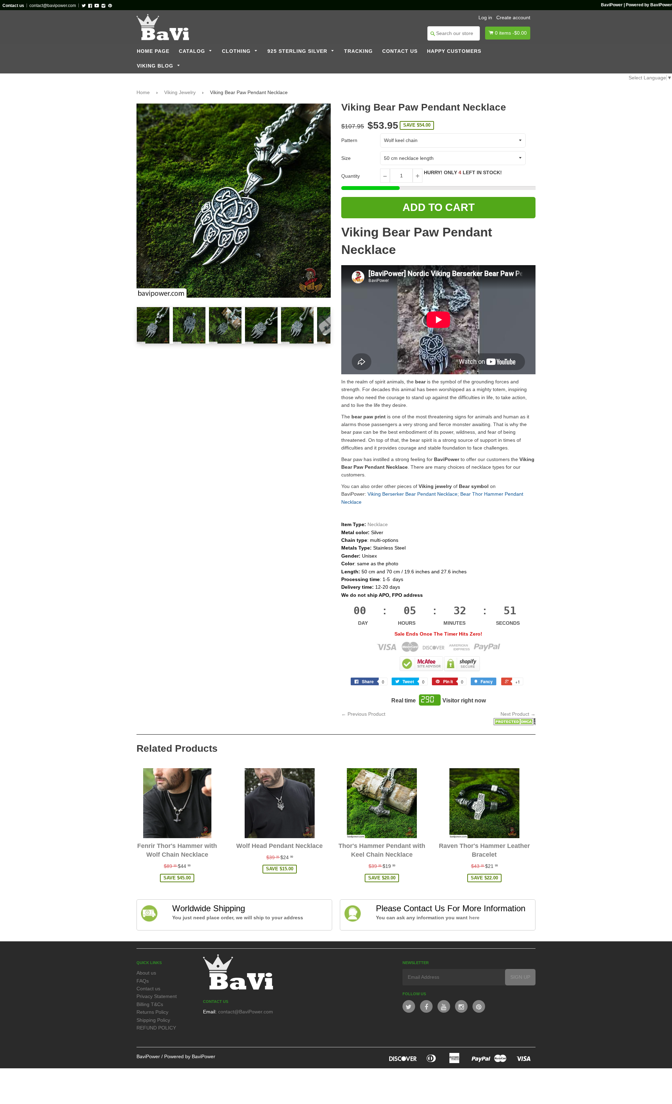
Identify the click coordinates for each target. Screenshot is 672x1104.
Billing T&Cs (149, 1004)
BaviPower (148, 1056)
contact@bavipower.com (52, 5)
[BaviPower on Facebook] (426, 1006)
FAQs (142, 981)
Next (325, 325)
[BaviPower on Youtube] (444, 1006)
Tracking (358, 51)
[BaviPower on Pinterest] (478, 1006)
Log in (485, 17)
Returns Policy (152, 1012)
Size (346, 158)
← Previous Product (363, 714)
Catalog (193, 51)
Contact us (400, 51)
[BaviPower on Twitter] (408, 1006)
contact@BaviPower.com (245, 1011)
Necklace (378, 524)
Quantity (350, 176)
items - (511, 33)
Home (143, 92)
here (474, 917)
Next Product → (518, 714)
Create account (513, 17)
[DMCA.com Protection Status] (514, 723)
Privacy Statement (156, 996)
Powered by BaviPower (189, 1056)
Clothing (237, 51)
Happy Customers (454, 51)
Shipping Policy (153, 1020)
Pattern (349, 140)
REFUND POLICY (156, 1028)
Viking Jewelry (180, 92)
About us (146, 973)
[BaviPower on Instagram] (461, 1006)
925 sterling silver (298, 51)
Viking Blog (156, 66)
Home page (153, 51)
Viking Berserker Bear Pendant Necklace (412, 494)
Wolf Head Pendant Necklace (279, 845)
